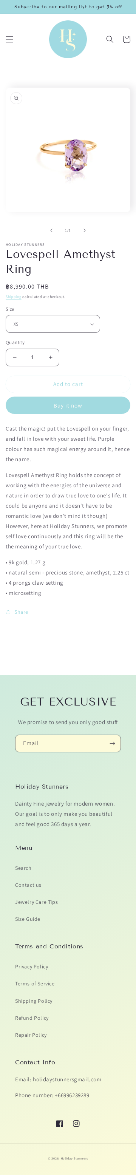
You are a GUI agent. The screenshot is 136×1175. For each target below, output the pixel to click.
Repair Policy (31, 1034)
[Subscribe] (112, 743)
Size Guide (27, 919)
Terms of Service (35, 983)
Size (10, 309)
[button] (9, 39)
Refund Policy (32, 1017)
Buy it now (68, 405)
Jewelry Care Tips (36, 902)
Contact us (28, 885)
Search (23, 868)
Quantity (15, 342)
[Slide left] (51, 230)
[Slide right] (84, 230)
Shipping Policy (34, 1000)
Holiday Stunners (74, 1158)
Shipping (14, 296)
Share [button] (21, 611)
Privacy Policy (31, 966)
